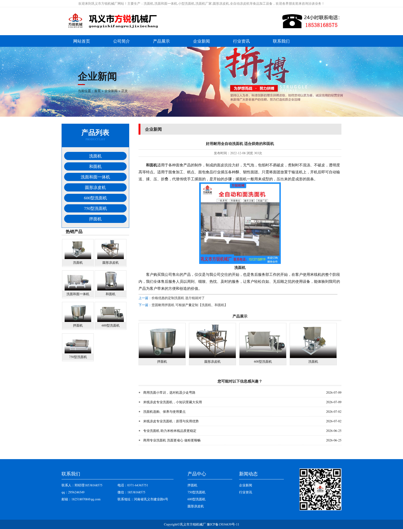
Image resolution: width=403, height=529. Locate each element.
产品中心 (197, 474)
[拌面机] (162, 357)
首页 (97, 91)
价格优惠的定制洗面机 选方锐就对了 (178, 298)
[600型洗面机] (263, 357)
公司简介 (121, 41)
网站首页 (81, 41)
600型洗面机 (95, 198)
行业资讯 (241, 41)
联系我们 (281, 41)
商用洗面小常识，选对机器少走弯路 (169, 392)
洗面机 (95, 156)
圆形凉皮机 (95, 187)
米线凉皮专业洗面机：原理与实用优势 (171, 421)
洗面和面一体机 (95, 177)
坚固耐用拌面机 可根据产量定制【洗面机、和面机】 (190, 305)
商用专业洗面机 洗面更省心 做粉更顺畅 (172, 440)
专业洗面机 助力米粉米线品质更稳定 (169, 430)
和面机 (95, 166)
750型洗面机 (95, 208)
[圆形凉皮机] (212, 357)
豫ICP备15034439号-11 (223, 524)
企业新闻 (201, 41)
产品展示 (161, 41)
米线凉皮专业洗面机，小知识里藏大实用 (172, 402)
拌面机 (95, 219)
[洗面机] (313, 357)
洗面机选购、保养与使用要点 (164, 411)
